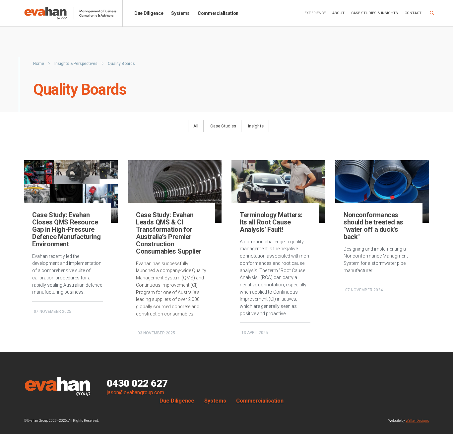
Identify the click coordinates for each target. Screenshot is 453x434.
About (338, 13)
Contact (413, 13)
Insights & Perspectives (76, 63)
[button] (432, 13)
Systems (180, 13)
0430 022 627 (137, 383)
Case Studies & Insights (374, 13)
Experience (315, 13)
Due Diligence (148, 13)
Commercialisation (218, 13)
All (195, 125)
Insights (256, 125)
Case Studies (223, 125)
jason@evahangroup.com (135, 392)
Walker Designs (417, 420)
